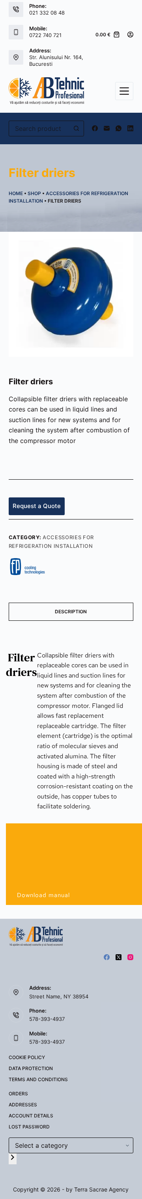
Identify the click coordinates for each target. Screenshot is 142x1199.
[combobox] (39, 128)
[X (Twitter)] (118, 957)
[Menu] (124, 91)
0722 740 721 (45, 35)
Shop (34, 193)
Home (16, 193)
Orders (18, 1094)
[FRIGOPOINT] (27, 566)
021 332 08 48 (47, 12)
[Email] (107, 128)
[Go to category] (13, 1158)
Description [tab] (71, 611)
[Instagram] (130, 957)
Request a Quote (37, 506)
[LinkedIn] (130, 128)
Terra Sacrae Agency (101, 1189)
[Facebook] (95, 128)
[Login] (130, 34)
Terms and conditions (38, 1079)
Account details (31, 1116)
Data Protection (31, 1068)
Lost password (29, 1127)
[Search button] (76, 128)
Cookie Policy (27, 1057)
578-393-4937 (47, 1019)
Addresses (23, 1105)
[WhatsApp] (118, 128)
